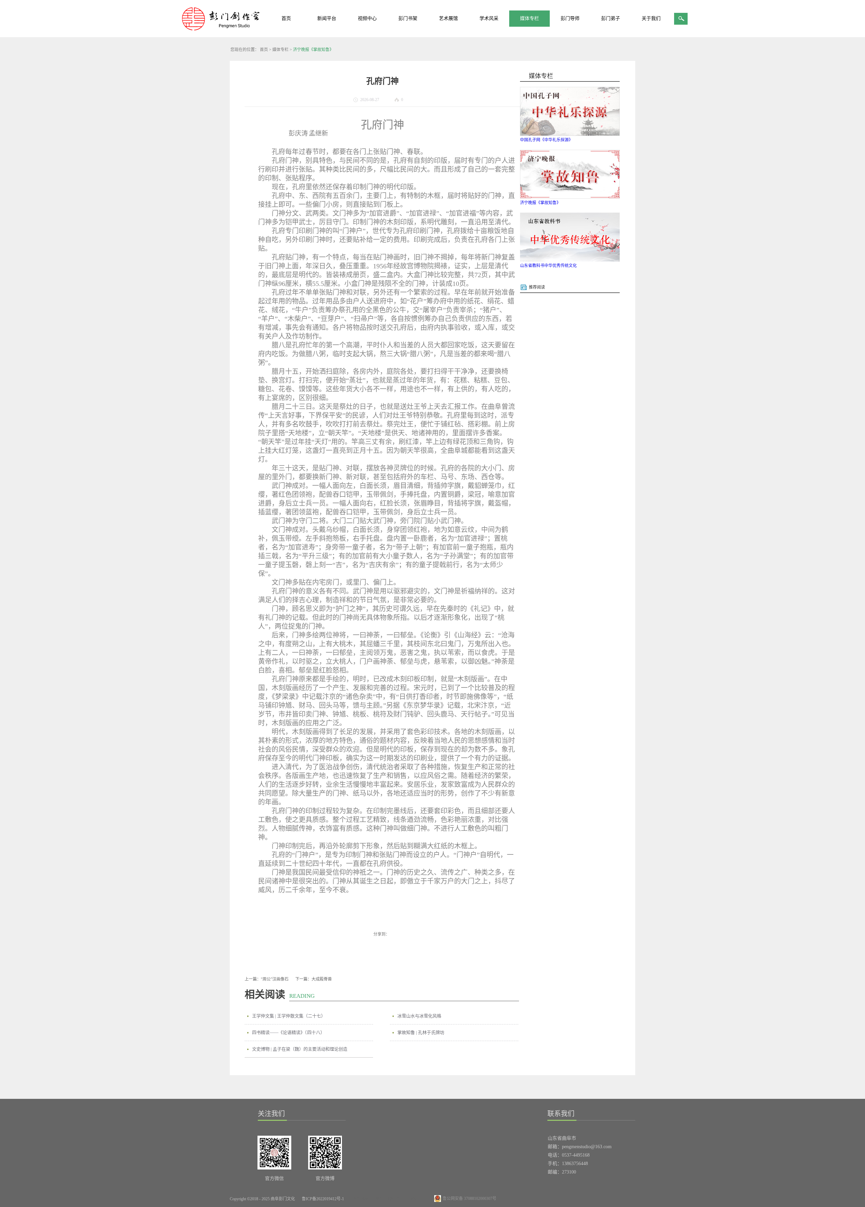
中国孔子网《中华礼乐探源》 (546, 140)
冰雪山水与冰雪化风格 (419, 1015)
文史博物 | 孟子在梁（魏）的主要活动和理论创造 (299, 1049)
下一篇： (313, 979)
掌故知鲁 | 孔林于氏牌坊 (420, 1032)
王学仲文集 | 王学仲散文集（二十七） (288, 1015)
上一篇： (267, 979)
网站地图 (360, 1199)
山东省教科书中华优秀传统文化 (548, 265)
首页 (286, 18)
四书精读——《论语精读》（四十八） (288, 1032)
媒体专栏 (280, 49)
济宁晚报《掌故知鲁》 (313, 49)
